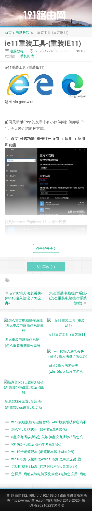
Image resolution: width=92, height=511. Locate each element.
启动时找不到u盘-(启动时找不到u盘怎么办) (44, 466)
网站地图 (52, 500)
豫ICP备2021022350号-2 (56, 503)
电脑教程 (22, 32)
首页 (8, 32)
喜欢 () (48, 266)
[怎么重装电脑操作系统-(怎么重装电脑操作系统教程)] (24, 324)
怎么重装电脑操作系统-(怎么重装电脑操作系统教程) (68, 297)
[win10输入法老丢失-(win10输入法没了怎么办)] (68, 352)
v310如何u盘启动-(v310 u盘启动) (37, 444)
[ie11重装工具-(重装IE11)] (68, 321)
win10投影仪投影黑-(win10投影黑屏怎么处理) (46, 458)
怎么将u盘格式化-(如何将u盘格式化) (39, 429)
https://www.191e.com (29, 500)
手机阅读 (27, 55)
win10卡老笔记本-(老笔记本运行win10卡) (42, 451)
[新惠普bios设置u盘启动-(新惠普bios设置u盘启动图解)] (24, 386)
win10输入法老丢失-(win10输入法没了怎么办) (23, 297)
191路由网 (13, 495)
